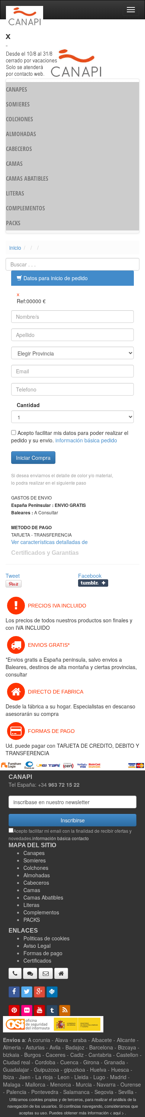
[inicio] (61, 973)
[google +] (39, 992)
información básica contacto (60, 838)
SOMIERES (18, 104)
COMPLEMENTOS (25, 208)
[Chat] (30, 973)
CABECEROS (19, 149)
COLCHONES (19, 119)
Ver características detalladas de (49, 542)
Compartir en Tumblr (93, 583)
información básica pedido (86, 440)
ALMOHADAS (21, 134)
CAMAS (14, 164)
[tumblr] (52, 1010)
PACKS (13, 223)
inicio (15, 247)
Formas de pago (42, 953)
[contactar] (46, 973)
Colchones (35, 867)
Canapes (34, 852)
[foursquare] (52, 992)
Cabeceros (36, 882)
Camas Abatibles (43, 897)
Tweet (13, 575)
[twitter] (26, 992)
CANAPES (16, 89)
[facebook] (14, 992)
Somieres (34, 860)
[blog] (64, 1010)
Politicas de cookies (46, 938)
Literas (31, 904)
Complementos (41, 912)
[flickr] (26, 1010)
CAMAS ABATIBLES (27, 178)
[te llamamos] (15, 973)
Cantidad (28, 405)
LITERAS (15, 193)
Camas (31, 890)
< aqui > (117, 1113)
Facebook (90, 575)
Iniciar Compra (33, 457)
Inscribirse (73, 820)
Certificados (37, 960)
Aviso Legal (37, 945)
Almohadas (36, 875)
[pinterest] (14, 1010)
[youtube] (39, 1010)
